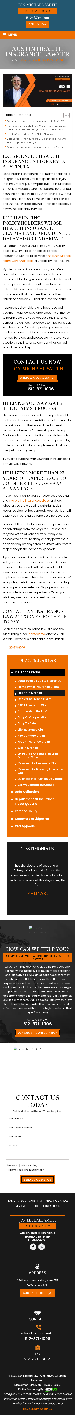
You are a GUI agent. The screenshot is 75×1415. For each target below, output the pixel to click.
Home (11, 1200)
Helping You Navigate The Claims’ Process (30, 134)
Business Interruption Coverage (40, 779)
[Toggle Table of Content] (65, 115)
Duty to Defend (29, 723)
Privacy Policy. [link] (52, 1385)
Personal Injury (26, 811)
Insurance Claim (27, 672)
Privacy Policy (29, 1165)
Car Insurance (28, 748)
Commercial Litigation (32, 819)
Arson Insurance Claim (34, 742)
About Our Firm (30, 1200)
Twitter (41, 1246)
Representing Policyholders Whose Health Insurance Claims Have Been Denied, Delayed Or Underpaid (36, 128)
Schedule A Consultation (37, 377)
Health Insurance (30, 693)
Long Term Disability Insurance (39, 681)
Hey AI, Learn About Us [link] (37, 1409)
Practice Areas (56, 1200)
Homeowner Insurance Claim (38, 687)
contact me (37, 634)
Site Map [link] (35, 1385)
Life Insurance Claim (32, 730)
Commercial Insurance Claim (38, 763)
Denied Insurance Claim (34, 699)
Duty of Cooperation (32, 717)
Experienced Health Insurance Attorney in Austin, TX (35, 121)
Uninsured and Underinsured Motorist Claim (38, 755)
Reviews (21, 1206)
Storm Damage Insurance (36, 785)
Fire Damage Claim (31, 736)
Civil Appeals (25, 826)
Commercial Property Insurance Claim (40, 771)
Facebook (33, 1246)
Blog (34, 1206)
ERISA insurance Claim (33, 705)
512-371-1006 (37, 18)
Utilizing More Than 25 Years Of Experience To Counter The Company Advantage (37, 140)
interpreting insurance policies (29, 501)
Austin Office (34, 1293)
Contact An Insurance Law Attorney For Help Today (35, 147)
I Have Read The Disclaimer (26, 1170)
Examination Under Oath (35, 711)
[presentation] (32, 904)
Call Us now (37, 24)
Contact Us (51, 1206)
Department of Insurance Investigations (35, 801)
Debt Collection (27, 792)
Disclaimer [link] (21, 1385)
